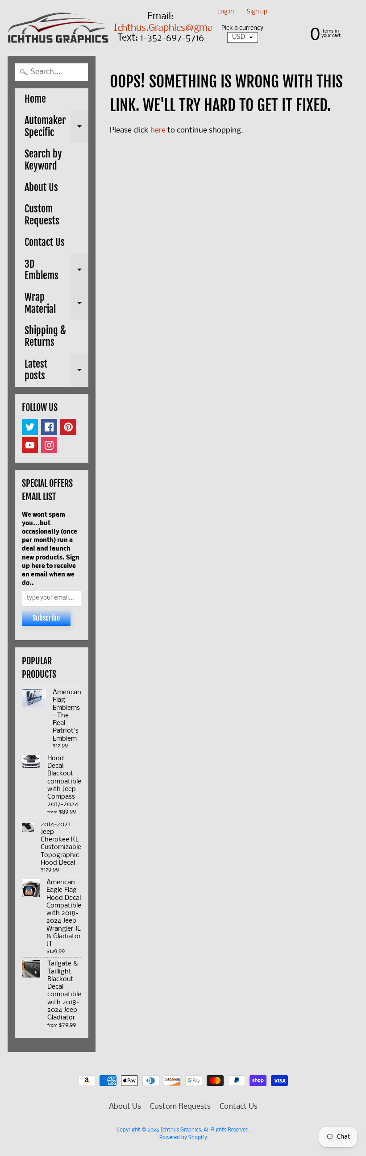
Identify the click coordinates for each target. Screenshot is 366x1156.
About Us (41, 187)
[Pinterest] (68, 427)
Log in (225, 12)
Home (35, 99)
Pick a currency (242, 28)
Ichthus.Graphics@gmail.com (176, 28)
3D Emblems (56, 270)
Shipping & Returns (45, 336)
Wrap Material (56, 303)
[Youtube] (30, 445)
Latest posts (56, 370)
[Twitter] (30, 427)
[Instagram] (49, 445)
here (158, 130)
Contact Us (45, 242)
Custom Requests (42, 214)
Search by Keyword (43, 159)
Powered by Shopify (183, 1137)
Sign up (257, 12)
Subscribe (46, 617)
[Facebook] (49, 427)
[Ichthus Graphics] (58, 27)
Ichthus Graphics (181, 1130)
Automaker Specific (56, 127)
